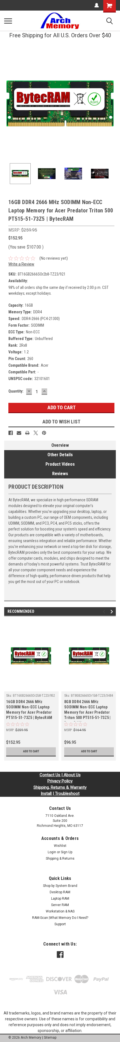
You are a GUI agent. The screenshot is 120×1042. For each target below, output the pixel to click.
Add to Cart (31, 751)
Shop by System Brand (60, 886)
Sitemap (50, 1037)
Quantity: (15, 391)
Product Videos (60, 464)
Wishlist (60, 846)
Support (60, 924)
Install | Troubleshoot (60, 793)
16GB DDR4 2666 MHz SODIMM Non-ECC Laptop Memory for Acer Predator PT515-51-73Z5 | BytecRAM (29, 709)
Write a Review (21, 264)
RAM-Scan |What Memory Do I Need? (60, 918)
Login (52, 852)
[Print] (27, 433)
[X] (35, 433)
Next (111, 103)
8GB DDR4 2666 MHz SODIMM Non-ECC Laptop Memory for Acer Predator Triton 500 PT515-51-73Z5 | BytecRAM (87, 710)
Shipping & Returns (60, 858)
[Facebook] (10, 433)
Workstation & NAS (60, 911)
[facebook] (60, 954)
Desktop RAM (60, 892)
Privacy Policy (60, 780)
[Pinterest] (44, 433)
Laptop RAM (60, 898)
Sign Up (66, 852)
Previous (8, 103)
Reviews (60, 473)
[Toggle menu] (8, 21)
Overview (60, 445)
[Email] (19, 433)
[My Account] (96, 5)
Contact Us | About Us (60, 774)
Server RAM (60, 905)
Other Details (60, 454)
